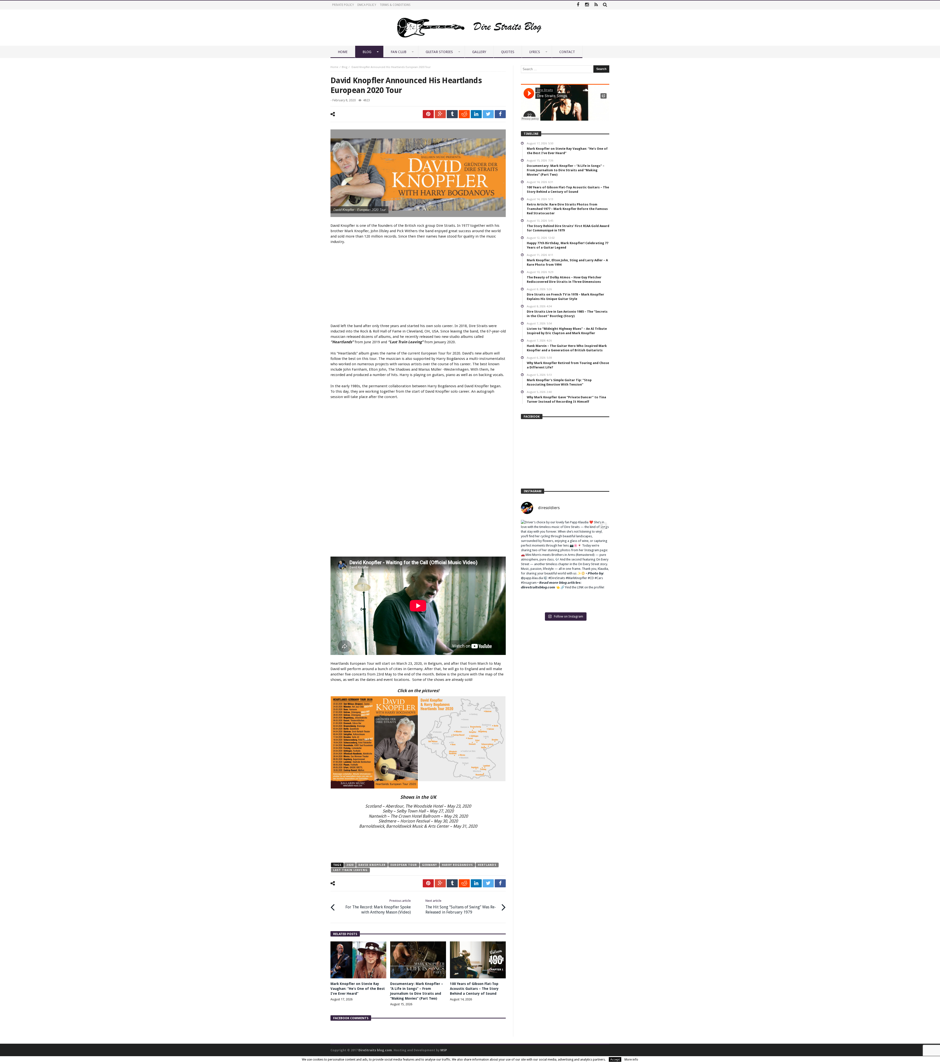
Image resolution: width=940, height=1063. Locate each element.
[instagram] (586, 5)
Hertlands (487, 865)
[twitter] (488, 114)
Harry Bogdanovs (457, 865)
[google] (440, 114)
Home (334, 67)
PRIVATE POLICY (343, 5)
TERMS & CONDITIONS (395, 5)
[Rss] (595, 5)
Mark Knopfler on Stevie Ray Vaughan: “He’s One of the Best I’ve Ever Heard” (357, 988)
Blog (344, 67)
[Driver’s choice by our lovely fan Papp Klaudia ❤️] (565, 564)
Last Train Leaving (350, 870)
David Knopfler (372, 865)
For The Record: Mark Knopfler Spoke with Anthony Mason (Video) (378, 906)
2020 (349, 865)
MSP (443, 1050)
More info (631, 1059)
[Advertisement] (418, 284)
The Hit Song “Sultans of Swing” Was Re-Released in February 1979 (460, 906)
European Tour (403, 865)
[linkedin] (476, 114)
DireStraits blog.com (375, 1050)
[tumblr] (452, 114)
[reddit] (464, 114)
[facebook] (500, 114)
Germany (429, 865)
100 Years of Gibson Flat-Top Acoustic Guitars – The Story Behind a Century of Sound (474, 988)
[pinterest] (428, 114)
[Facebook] (577, 5)
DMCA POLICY (366, 5)
